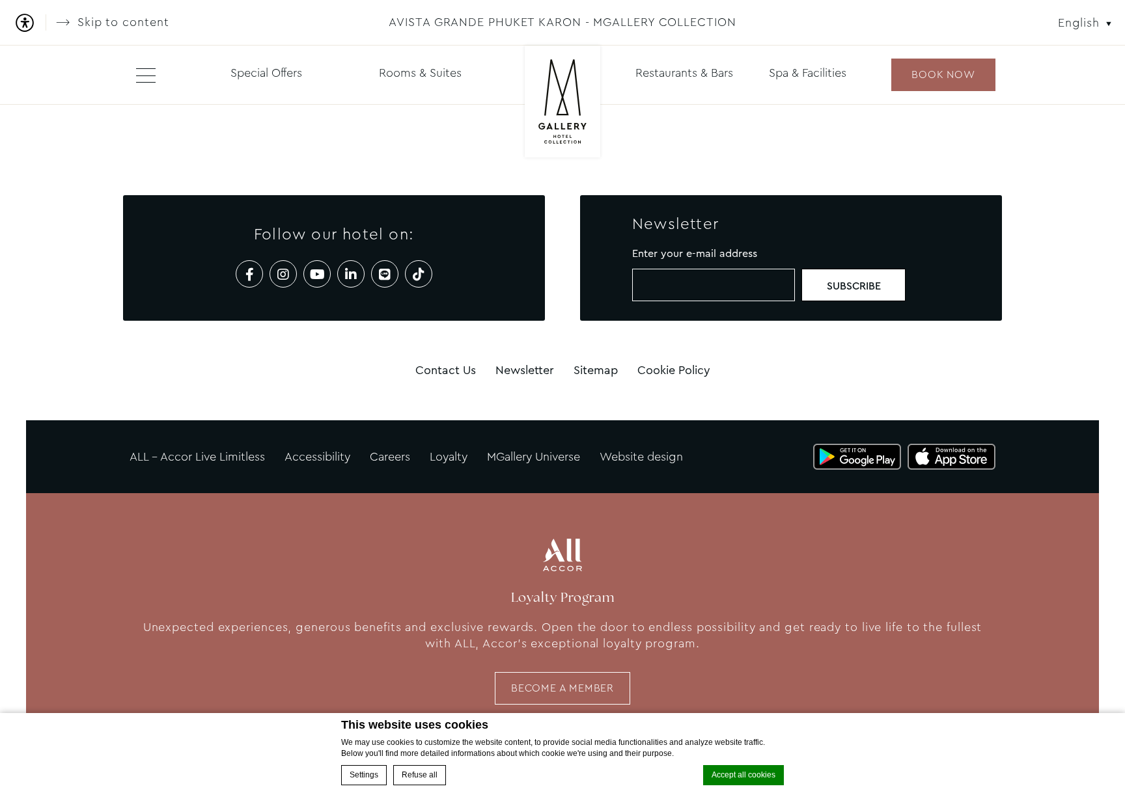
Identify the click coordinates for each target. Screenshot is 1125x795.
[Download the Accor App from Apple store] (951, 457)
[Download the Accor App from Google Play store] (857, 457)
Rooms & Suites (420, 72)
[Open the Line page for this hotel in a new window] (384, 274)
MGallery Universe (533, 456)
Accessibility (317, 456)
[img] (563, 102)
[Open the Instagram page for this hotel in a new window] (283, 274)
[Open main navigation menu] (146, 75)
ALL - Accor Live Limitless (197, 456)
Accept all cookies (743, 774)
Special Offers (266, 72)
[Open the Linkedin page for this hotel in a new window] (351, 274)
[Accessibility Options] (29, 22)
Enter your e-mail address (694, 253)
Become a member (562, 687)
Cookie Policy (673, 370)
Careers (390, 456)
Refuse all (420, 774)
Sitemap (596, 370)
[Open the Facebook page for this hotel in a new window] (249, 274)
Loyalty (448, 456)
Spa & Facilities (807, 72)
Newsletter (524, 370)
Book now (943, 74)
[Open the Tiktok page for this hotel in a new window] (418, 274)
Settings (364, 774)
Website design (641, 456)
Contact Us (445, 370)
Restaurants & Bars (684, 72)
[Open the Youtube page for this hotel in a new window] (317, 274)
